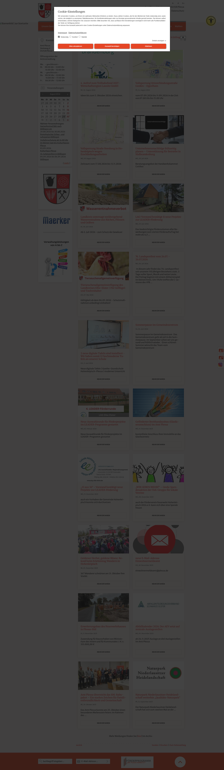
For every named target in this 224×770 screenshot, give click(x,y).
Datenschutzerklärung (77, 33)
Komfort (75, 37)
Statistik (84, 37)
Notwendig (64, 37)
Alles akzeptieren (75, 46)
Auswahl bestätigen (112, 46)
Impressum (62, 33)
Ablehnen (148, 46)
